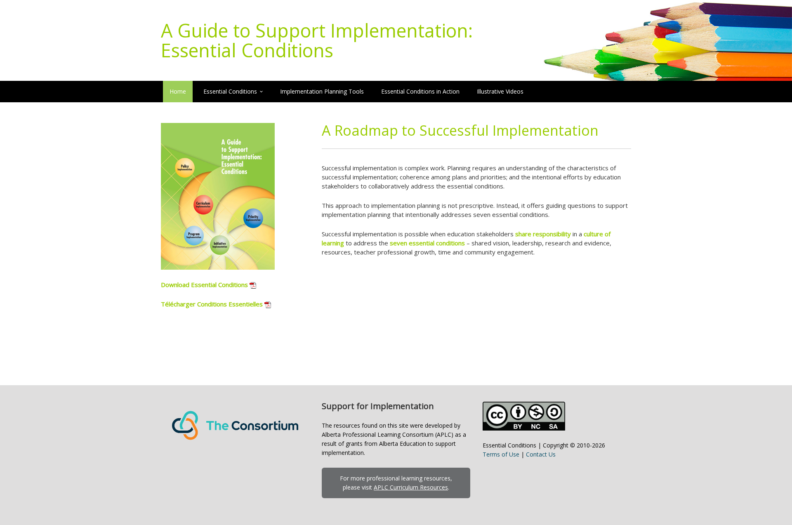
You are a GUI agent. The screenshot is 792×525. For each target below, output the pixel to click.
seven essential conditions (427, 243)
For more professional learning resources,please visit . (396, 482)
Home (178, 91)
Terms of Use (501, 454)
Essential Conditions (230, 91)
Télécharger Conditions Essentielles (212, 304)
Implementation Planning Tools (322, 91)
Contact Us (541, 454)
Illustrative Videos (500, 91)
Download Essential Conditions (204, 284)
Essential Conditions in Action (420, 91)
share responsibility (543, 234)
